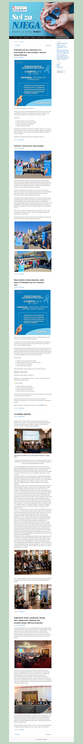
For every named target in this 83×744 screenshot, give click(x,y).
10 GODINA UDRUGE (22, 414)
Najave (58, 64)
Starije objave (17, 45)
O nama (15, 37)
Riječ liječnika (26, 37)
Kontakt (44, 37)
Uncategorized (21, 139)
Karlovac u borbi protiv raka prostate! (29, 146)
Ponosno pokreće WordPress (41, 739)
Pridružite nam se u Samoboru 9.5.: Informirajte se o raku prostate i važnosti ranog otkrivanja (30, 52)
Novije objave (49, 45)
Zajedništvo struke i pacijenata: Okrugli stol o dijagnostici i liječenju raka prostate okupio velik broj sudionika (29, 620)
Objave (58, 65)
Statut (20, 37)
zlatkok (22, 41)
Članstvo (39, 37)
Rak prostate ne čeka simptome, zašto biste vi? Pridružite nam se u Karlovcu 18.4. (29, 282)
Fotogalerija (33, 37)
